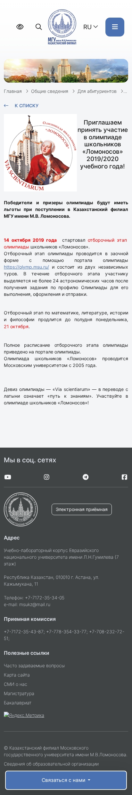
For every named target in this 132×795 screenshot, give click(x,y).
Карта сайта (17, 674)
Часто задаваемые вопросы (34, 665)
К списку (26, 105)
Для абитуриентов (97, 91)
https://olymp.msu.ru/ (26, 267)
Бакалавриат (17, 702)
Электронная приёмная (82, 509)
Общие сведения (49, 91)
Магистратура (19, 693)
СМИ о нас (15, 684)
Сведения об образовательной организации (51, 764)
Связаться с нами (64, 780)
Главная (13, 91)
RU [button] (87, 27)
